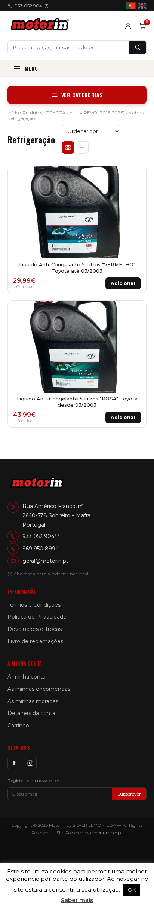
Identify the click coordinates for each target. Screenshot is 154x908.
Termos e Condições (34, 604)
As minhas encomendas (38, 689)
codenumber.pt (106, 832)
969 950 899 (38, 548)
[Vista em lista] (82, 147)
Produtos (32, 112)
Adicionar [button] (123, 283)
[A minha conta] (128, 26)
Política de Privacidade (37, 616)
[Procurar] (137, 47)
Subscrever (129, 794)
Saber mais (77, 900)
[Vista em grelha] (68, 147)
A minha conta (26, 676)
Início (13, 112)
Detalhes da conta (31, 713)
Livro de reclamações (35, 641)
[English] (142, 6)
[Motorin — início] (41, 25)
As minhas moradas (32, 701)
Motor (134, 112)
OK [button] (132, 890)
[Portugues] (130, 6)
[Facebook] (13, 763)
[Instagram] (30, 763)
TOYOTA (55, 112)
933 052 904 (32, 6)
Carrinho (18, 725)
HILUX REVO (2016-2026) (96, 112)
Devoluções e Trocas (34, 629)
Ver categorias (82, 95)
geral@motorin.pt (45, 561)
